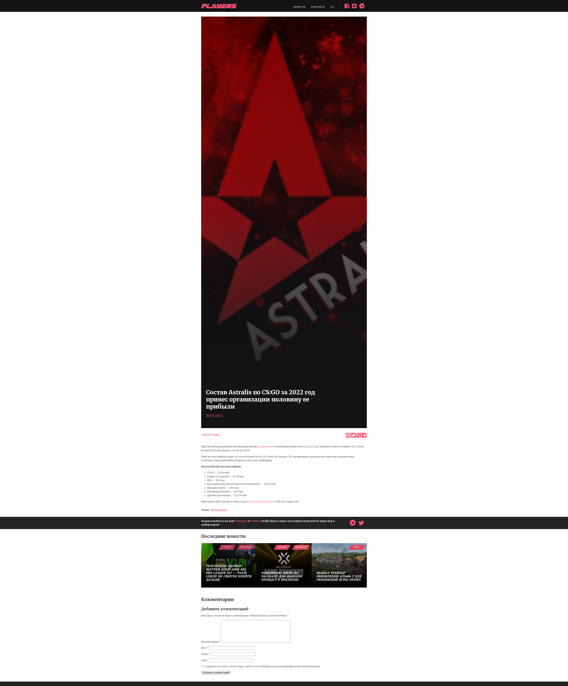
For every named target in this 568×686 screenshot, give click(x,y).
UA (332, 7)
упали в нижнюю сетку (262, 501)
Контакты (318, 7)
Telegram (241, 520)
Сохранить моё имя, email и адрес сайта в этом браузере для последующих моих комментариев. (262, 666)
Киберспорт (219, 510)
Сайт (204, 660)
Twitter (255, 520)
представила (266, 446)
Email (205, 654)
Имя (204, 647)
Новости (299, 7)
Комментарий (210, 641)
